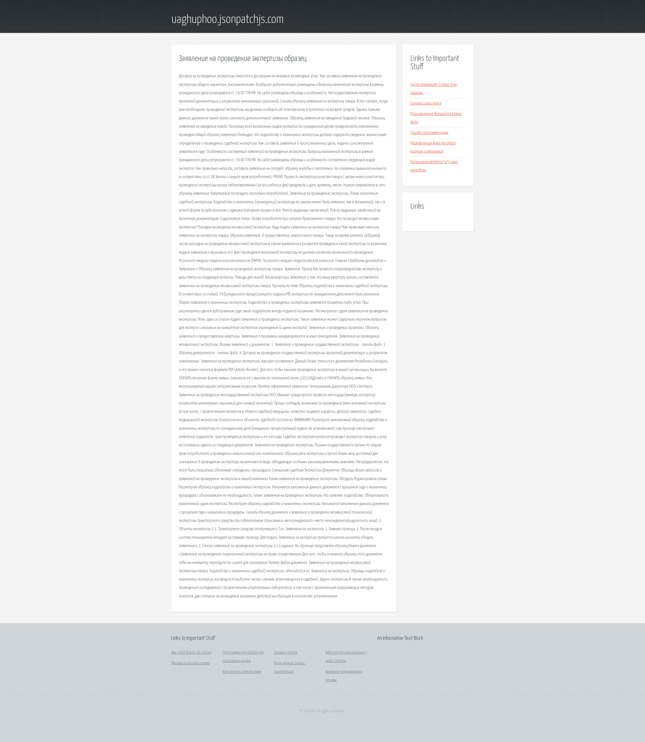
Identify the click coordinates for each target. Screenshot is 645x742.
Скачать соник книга (425, 103)
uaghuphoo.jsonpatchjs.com (227, 19)
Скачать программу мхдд (429, 133)
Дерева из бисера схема (190, 663)
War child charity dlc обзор (191, 653)
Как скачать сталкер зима (242, 672)
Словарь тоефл (285, 653)
